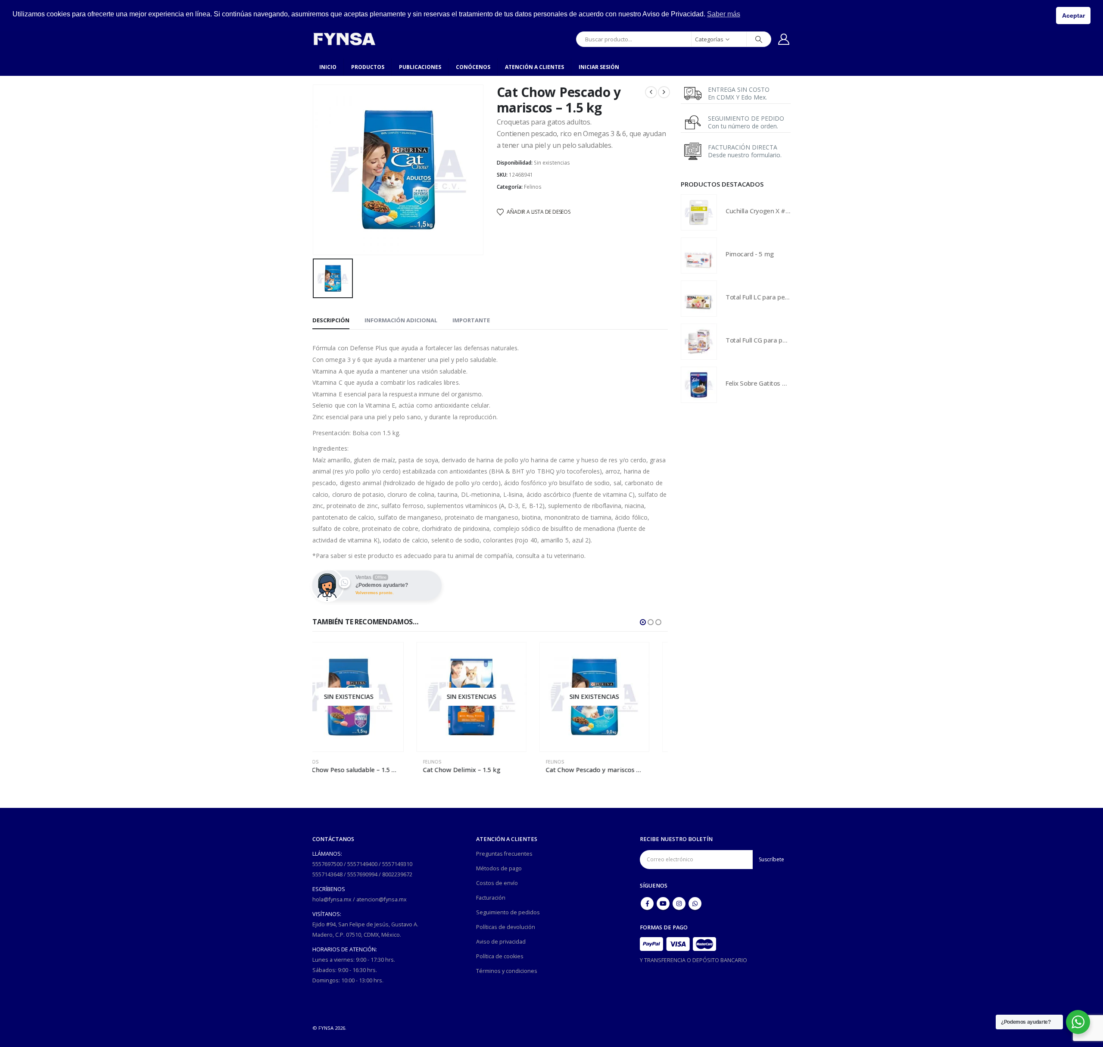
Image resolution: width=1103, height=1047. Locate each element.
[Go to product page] (699, 212)
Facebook (647, 903)
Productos (367, 67)
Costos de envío (497, 883)
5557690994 (362, 874)
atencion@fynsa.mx (381, 899)
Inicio (328, 67)
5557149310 (397, 864)
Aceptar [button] (1073, 15)
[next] (664, 92)
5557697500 (327, 864)
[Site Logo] (344, 39)
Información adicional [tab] (401, 320)
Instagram (679, 903)
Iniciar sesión (599, 67)
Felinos (533, 186)
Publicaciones (420, 67)
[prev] (651, 92)
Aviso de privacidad (501, 941)
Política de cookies (499, 956)
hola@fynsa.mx (332, 899)
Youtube (663, 903)
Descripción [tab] (330, 320)
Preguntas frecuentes (504, 853)
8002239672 (397, 874)
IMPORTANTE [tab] (471, 320)
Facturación (490, 897)
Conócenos (473, 67)
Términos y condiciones (506, 971)
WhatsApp (695, 903)
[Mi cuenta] (784, 39)
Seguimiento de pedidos (508, 912)
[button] (643, 622)
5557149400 (362, 864)
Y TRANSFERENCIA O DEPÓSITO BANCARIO (693, 960)
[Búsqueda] (759, 39)
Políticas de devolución (505, 927)
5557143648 (327, 874)
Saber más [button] (723, 14)
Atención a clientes (534, 67)
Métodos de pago (499, 868)
